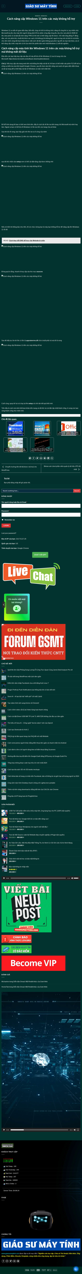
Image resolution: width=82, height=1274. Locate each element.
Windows (44, 15)
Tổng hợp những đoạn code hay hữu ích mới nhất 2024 (27, 763)
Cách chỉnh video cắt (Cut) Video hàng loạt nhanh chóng (28, 710)
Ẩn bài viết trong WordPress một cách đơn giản (24, 676)
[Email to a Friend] (41, 458)
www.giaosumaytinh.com (10, 1253)
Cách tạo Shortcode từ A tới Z (18, 730)
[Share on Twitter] (37, 458)
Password (6, 511)
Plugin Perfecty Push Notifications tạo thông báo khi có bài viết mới (31, 690)
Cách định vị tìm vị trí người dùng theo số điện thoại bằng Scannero (31, 749)
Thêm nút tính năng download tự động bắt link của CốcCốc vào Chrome (33, 789)
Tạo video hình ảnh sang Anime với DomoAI (23, 703)
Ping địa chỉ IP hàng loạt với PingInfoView (23, 796)
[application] (41, 878)
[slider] (38, 878)
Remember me (10, 520)
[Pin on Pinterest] (44, 458)
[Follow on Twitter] (10, 1261)
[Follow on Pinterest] (18, 1261)
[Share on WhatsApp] (30, 458)
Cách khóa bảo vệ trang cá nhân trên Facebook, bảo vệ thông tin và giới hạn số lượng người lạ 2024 (43, 776)
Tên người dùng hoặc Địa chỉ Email (14, 502)
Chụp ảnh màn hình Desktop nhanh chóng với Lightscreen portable (31, 783)
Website (37, 15)
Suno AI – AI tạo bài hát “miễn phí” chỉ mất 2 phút (25, 696)
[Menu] (3, 6)
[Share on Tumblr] (52, 458)
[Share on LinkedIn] (48, 458)
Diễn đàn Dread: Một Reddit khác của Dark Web (30, 981)
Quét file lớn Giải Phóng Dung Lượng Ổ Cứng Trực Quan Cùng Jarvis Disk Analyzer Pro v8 (40, 670)
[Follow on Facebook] (3, 1261)
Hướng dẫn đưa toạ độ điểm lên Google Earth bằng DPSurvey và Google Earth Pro (37, 756)
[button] (41, 1062)
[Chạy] (4, 878)
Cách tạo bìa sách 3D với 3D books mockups (24, 769)
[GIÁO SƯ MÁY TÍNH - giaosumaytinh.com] (41, 6)
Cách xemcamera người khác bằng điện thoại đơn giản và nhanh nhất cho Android (37, 743)
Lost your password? (9, 533)
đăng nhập (14, 482)
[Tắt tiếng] (72, 878)
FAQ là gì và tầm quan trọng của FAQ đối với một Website (28, 736)
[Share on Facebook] (33, 458)
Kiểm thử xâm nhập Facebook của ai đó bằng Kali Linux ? (28, 683)
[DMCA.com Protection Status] (8, 1146)
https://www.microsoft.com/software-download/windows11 (29, 59)
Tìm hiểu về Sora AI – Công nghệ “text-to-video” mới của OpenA (30, 723)
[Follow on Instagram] (7, 1261)
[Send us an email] (14, 1261)
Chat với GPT (40, 555)
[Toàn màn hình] (78, 1130)
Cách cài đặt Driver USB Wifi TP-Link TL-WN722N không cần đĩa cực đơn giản (36, 716)
